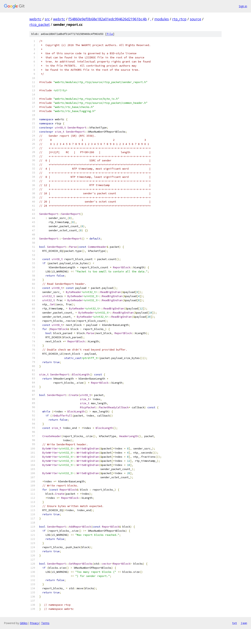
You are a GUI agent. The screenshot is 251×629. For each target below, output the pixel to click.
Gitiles (23, 623)
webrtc (35, 19)
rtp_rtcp (179, 19)
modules (161, 19)
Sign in (243, 6)
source (195, 19)
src (47, 19)
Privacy (34, 623)
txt (234, 623)
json (244, 623)
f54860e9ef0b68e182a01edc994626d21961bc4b (107, 19)
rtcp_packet (39, 24)
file (110, 34)
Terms (45, 623)
